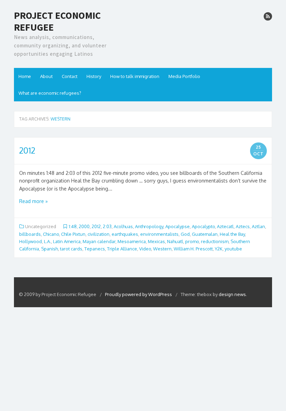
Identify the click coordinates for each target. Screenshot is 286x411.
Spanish (49, 248)
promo (192, 241)
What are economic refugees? (49, 93)
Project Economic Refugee (57, 21)
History (93, 76)
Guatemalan (205, 234)
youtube (233, 248)
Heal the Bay (232, 234)
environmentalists (159, 234)
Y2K (219, 248)
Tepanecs (94, 248)
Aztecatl (225, 226)
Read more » (33, 201)
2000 (84, 226)
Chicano (51, 234)
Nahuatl (175, 241)
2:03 (107, 226)
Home (24, 76)
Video (145, 248)
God (185, 234)
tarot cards (71, 248)
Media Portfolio (184, 76)
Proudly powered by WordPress (139, 294)
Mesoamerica (132, 241)
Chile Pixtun (73, 234)
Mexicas (156, 241)
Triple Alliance (122, 248)
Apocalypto (203, 226)
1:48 (73, 226)
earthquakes (125, 234)
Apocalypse (177, 226)
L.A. (47, 241)
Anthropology (149, 226)
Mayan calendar (99, 241)
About (46, 76)
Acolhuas (123, 226)
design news (232, 294)
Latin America (67, 241)
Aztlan (258, 226)
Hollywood (30, 241)
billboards (30, 234)
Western (162, 248)
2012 (27, 150)
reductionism (214, 241)
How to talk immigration (134, 76)
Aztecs (243, 226)
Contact (69, 76)
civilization (99, 234)
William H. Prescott (193, 248)
